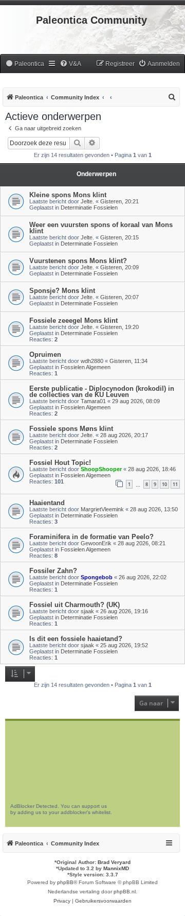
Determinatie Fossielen (89, 207)
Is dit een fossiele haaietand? (75, 639)
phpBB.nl (125, 891)
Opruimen (45, 354)
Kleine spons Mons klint (67, 195)
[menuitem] (24, 64)
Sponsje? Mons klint (62, 291)
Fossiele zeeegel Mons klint (73, 320)
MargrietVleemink (102, 509)
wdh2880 (92, 361)
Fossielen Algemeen (85, 367)
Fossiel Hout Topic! (60, 462)
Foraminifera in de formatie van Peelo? (91, 537)
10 (164, 484)
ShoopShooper (101, 469)
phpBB (65, 882)
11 (175, 484)
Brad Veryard (114, 862)
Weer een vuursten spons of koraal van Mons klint (101, 228)
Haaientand (47, 503)
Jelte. (87, 201)
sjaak (87, 611)
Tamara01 (93, 401)
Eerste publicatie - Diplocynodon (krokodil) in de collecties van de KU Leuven (101, 392)
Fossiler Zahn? (53, 571)
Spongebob (97, 577)
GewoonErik (96, 543)
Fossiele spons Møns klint (71, 429)
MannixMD (116, 868)
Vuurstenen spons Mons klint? (78, 261)
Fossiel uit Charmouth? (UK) (74, 605)
